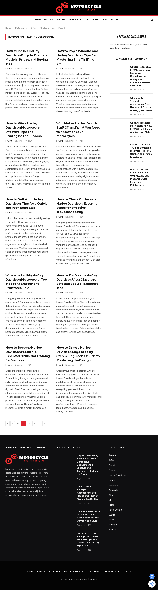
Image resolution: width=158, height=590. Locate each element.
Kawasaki (113, 490)
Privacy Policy (73, 571)
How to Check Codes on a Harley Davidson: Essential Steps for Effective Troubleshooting (77, 205)
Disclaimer (94, 571)
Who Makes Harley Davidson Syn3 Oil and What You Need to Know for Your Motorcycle (78, 129)
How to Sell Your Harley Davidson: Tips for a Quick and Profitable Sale (26, 203)
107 (46, 423)
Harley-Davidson (117, 475)
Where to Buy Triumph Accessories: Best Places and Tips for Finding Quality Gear (141, 104)
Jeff (10, 68)
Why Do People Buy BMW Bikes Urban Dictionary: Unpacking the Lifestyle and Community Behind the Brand (140, 76)
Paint (95, 20)
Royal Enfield (115, 509)
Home (37, 20)
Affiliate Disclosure (118, 571)
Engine (61, 20)
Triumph (113, 524)
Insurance (74, 20)
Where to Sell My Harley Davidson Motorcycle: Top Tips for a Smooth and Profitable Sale (26, 282)
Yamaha (112, 529)
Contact (54, 571)
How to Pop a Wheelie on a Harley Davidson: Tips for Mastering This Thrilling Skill (77, 57)
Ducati (112, 465)
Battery (49, 20)
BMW (111, 460)
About (114, 20)
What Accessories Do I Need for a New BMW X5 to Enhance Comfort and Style (141, 127)
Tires (104, 20)
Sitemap (93, 579)
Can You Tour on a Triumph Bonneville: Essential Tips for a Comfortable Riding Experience (141, 150)
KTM (111, 495)
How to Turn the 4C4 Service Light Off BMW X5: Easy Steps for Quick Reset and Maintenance (140, 177)
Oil (87, 20)
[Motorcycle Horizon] (79, 8)
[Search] (151, 19)
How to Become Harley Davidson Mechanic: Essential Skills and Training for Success (27, 354)
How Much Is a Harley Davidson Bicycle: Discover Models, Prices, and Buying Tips (27, 57)
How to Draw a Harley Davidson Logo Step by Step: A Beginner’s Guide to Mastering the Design (78, 354)
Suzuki (112, 514)
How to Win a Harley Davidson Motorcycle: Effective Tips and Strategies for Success (23, 129)
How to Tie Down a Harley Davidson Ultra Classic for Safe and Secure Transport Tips (77, 282)
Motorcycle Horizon (78, 579)
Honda (112, 480)
